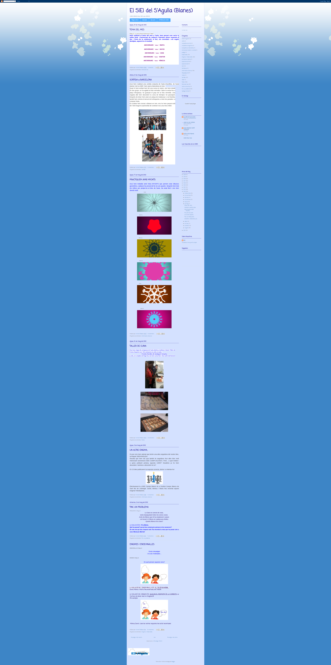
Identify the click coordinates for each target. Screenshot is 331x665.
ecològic (183, 52)
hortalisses (184, 68)
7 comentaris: (150, 536)
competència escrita (186, 43)
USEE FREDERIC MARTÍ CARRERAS (189, 128)
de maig (187, 204)
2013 (184, 189)
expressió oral (185, 64)
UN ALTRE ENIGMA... (139, 450)
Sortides (144, 169)
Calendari (144, 20)
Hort (183, 66)
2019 (184, 177)
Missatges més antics (172, 637)
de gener (187, 228)
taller (183, 80)
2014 (184, 187)
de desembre (188, 193)
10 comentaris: (151, 438)
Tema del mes (145, 70)
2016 (184, 183)
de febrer (187, 225)
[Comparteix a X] (160, 67)
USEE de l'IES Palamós (189, 134)
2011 (184, 230)
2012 (184, 191)
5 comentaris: (151, 167)
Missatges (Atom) (158, 641)
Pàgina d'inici (135, 20)
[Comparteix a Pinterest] (163, 67)
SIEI (184, 240)
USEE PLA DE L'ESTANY (189, 122)
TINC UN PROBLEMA (139, 507)
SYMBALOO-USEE (164, 20)
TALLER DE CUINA (138, 346)
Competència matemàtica (188, 48)
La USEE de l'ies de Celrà (189, 117)
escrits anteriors (187, 124)
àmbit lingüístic (185, 39)
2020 (184, 174)
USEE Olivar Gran (188, 138)
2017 (184, 181)
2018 (184, 179)
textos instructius (186, 86)
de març (187, 223)
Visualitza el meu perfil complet (189, 242)
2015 (184, 185)
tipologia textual (185, 91)
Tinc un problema (146, 538)
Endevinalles (185, 55)
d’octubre (187, 197)
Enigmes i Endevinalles (147, 632)
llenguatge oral (185, 73)
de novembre (188, 195)
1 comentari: (151, 67)
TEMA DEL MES (137, 29)
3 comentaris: (150, 495)
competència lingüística (187, 45)
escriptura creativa (186, 59)
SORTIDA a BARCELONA (141, 79)
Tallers (143, 440)
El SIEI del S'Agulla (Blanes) (161, 11)
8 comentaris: (151, 334)
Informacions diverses (147, 336)
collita (183, 41)
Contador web (184, 30)
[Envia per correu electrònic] (156, 67)
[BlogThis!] (158, 67)
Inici (155, 637)
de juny (186, 202)
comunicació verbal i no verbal (189, 50)
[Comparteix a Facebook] (161, 67)
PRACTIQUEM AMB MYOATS (143, 179)
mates (183, 75)
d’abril (186, 221)
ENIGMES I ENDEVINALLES (142, 544)
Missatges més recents (136, 637)
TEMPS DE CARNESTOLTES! (190, 118)
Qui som (153, 20)
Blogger (173, 661)
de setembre (188, 199)
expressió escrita (186, 61)
